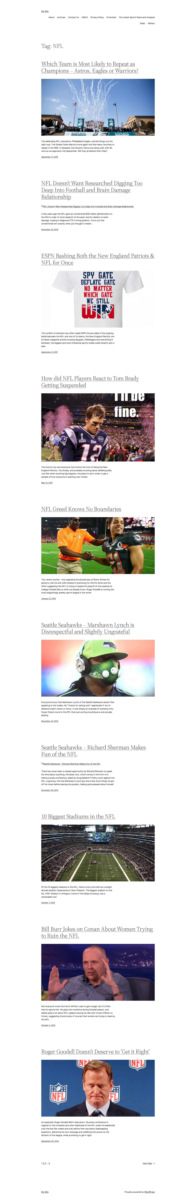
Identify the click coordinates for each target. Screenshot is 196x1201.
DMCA (85, 17)
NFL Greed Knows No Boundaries (81, 508)
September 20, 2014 (50, 1141)
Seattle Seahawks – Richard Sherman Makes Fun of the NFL (93, 750)
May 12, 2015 (47, 483)
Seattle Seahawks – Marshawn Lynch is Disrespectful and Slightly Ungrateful (87, 628)
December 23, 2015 (49, 229)
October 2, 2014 (48, 1025)
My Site (45, 11)
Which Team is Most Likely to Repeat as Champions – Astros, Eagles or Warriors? (89, 67)
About (51, 17)
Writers (151, 23)
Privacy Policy (97, 17)
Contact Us (73, 17)
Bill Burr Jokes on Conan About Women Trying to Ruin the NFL (97, 932)
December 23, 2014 (49, 721)
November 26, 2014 (49, 790)
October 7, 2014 (48, 903)
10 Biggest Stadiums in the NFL (78, 816)
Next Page (149, 1163)
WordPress (149, 1192)
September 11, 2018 (49, 157)
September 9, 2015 (49, 352)
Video (142, 23)
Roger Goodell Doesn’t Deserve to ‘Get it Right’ (95, 1051)
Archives (61, 17)
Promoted (111, 17)
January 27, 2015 (48, 598)
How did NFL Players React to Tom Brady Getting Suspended (90, 381)
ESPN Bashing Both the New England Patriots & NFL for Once (97, 259)
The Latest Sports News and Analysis (137, 17)
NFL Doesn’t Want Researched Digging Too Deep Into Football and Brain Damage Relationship (91, 190)
